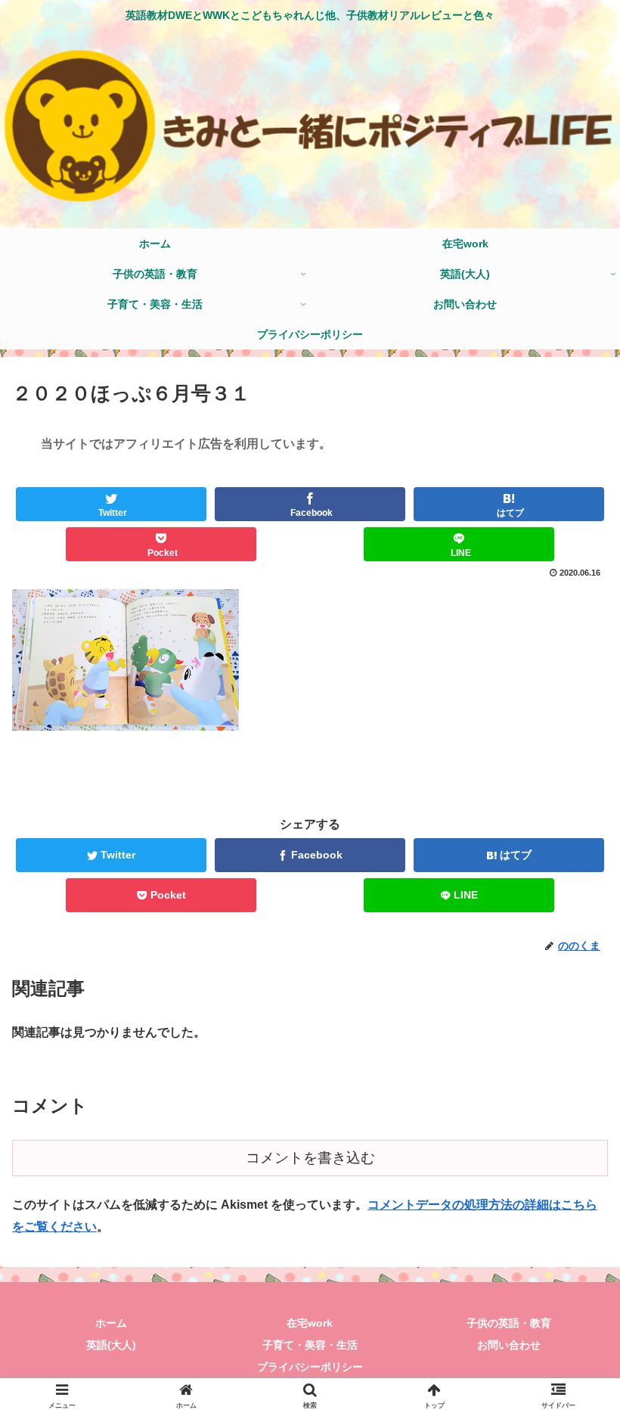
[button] (573, 1270)
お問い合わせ (509, 1345)
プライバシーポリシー (310, 1367)
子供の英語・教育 (509, 1323)
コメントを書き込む (310, 1158)
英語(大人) (111, 1345)
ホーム (111, 1323)
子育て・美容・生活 (310, 1345)
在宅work (310, 1323)
